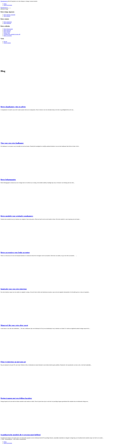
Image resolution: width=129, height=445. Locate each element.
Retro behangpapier (8, 29)
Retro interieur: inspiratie (9, 14)
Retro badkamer (7, 23)
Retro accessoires (8, 35)
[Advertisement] (45, 55)
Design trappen (7, 42)
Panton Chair (7, 33)
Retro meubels (7, 31)
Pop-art (5, 41)
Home (5, 3)
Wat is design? (7, 16)
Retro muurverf (7, 30)
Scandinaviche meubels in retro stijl (12, 34)
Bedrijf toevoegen (8, 5)
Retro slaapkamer (8, 22)
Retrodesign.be (4, 1)
